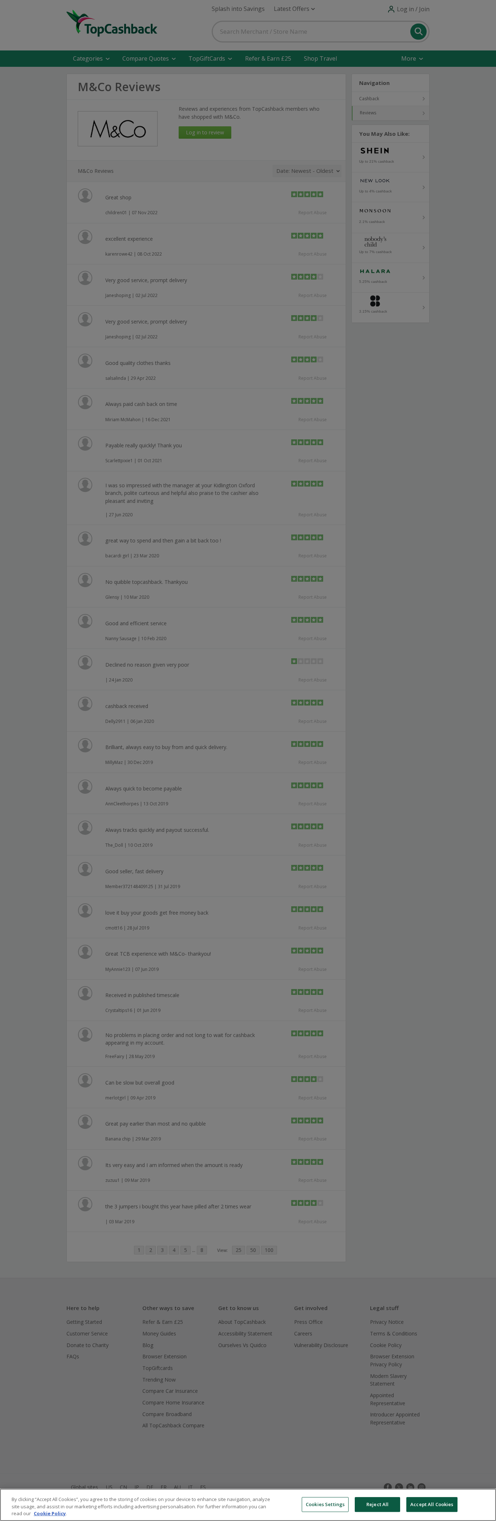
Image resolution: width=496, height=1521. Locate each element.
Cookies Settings (325, 1504)
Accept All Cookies (431, 1504)
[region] (248, 1505)
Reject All (377, 1504)
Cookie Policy (50, 1513)
